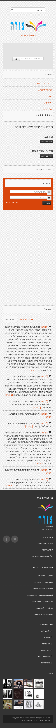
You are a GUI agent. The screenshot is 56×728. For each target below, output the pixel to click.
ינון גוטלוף (46, 644)
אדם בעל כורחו (44, 656)
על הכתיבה (48, 601)
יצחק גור (41, 575)
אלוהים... (48, 102)
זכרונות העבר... (45, 90)
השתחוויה (49, 614)
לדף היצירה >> (46, 141)
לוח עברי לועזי (47, 550)
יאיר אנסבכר (45, 650)
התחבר (47, 203)
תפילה (50, 608)
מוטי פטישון (45, 663)
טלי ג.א (47, 637)
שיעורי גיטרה (48, 537)
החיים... (48, 96)
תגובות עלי (10, 319)
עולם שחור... (46, 109)
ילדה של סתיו (45, 631)
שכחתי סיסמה (11, 202)
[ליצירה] (44, 326)
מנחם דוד (37, 582)
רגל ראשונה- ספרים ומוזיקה (42, 556)
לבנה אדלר (36, 601)
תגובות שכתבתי (27, 319)
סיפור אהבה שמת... (43, 83)
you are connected (45, 595)
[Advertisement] (28, 48)
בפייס (43, 529)
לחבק (51, 575)
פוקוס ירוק (49, 582)
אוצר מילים (48, 588)
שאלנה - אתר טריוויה (45, 543)
